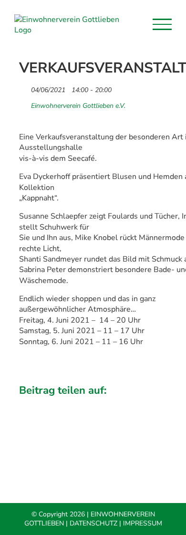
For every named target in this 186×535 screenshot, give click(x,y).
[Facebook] (27, 404)
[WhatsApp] (127, 404)
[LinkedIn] (93, 404)
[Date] (24, 87)
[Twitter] (60, 404)
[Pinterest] (160, 404)
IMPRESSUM (142, 523)
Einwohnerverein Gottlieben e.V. (78, 106)
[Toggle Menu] (162, 24)
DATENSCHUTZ (93, 523)
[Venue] (24, 103)
